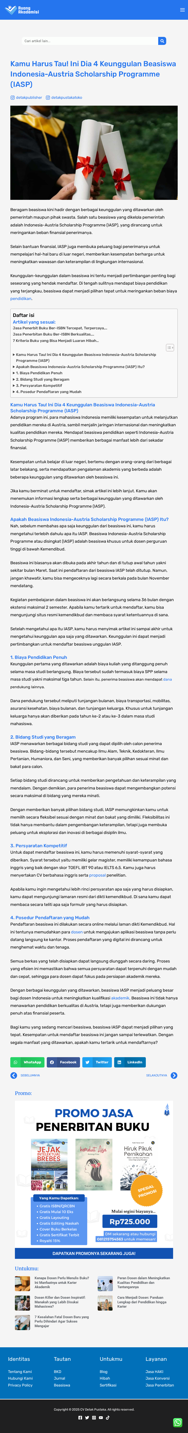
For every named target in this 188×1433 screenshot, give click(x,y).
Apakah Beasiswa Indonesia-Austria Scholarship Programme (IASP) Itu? (80, 367)
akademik (120, 998)
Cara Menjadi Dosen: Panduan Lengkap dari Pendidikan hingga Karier (141, 1302)
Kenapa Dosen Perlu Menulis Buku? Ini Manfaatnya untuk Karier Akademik (62, 1282)
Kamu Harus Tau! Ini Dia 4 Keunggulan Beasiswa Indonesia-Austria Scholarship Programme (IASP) (86, 357)
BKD (57, 1372)
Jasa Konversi (158, 1378)
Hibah (105, 1378)
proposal (97, 875)
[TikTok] (108, 1418)
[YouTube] (101, 1418)
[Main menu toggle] (182, 10)
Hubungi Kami (20, 1378)
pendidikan (20, 298)
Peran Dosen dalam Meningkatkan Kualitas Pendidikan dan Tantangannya (143, 1282)
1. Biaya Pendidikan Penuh (39, 373)
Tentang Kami (20, 1372)
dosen (77, 932)
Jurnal (59, 1378)
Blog (104, 1372)
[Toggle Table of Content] (168, 348)
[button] (27, 1062)
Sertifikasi (108, 1385)
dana (167, 679)
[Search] (162, 41)
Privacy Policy (20, 1385)
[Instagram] (94, 1418)
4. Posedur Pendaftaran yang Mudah (48, 392)
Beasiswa (62, 1385)
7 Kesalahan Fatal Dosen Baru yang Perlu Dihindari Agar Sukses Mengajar (62, 1321)
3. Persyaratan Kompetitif (39, 385)
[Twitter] (87, 1418)
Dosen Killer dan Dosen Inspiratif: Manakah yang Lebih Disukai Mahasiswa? (60, 1302)
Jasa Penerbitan (160, 1385)
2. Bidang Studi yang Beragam (42, 379)
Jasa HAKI (154, 1372)
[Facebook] (80, 1418)
